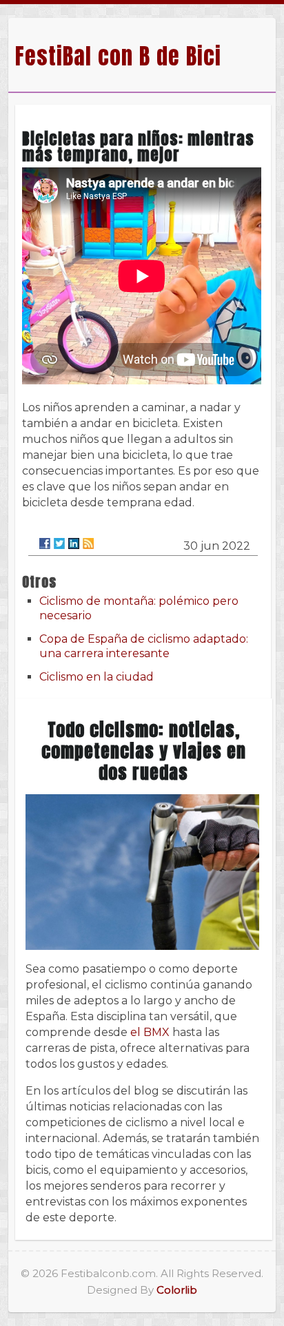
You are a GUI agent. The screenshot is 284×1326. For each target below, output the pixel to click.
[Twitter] (59, 543)
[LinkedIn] (73, 543)
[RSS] (88, 543)
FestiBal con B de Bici (118, 56)
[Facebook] (44, 543)
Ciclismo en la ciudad (96, 676)
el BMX (150, 1032)
